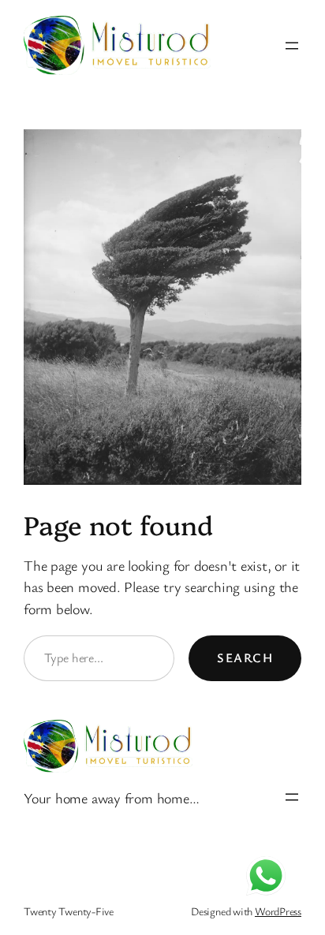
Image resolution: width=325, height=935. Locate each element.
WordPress (278, 910)
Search (245, 657)
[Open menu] (291, 45)
